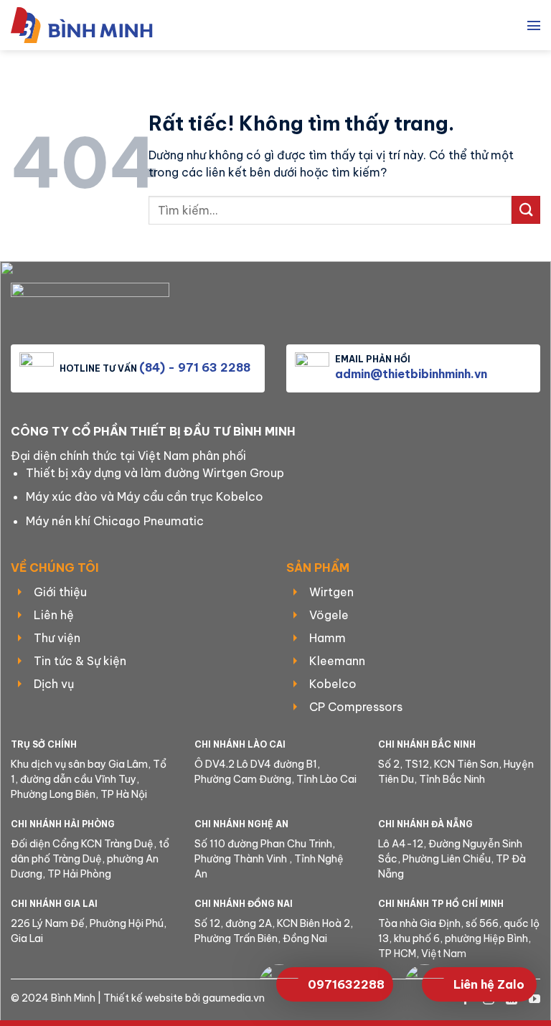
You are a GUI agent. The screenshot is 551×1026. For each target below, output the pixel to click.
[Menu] (533, 25)
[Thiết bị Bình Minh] (90, 25)
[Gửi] (526, 210)
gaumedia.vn (233, 998)
